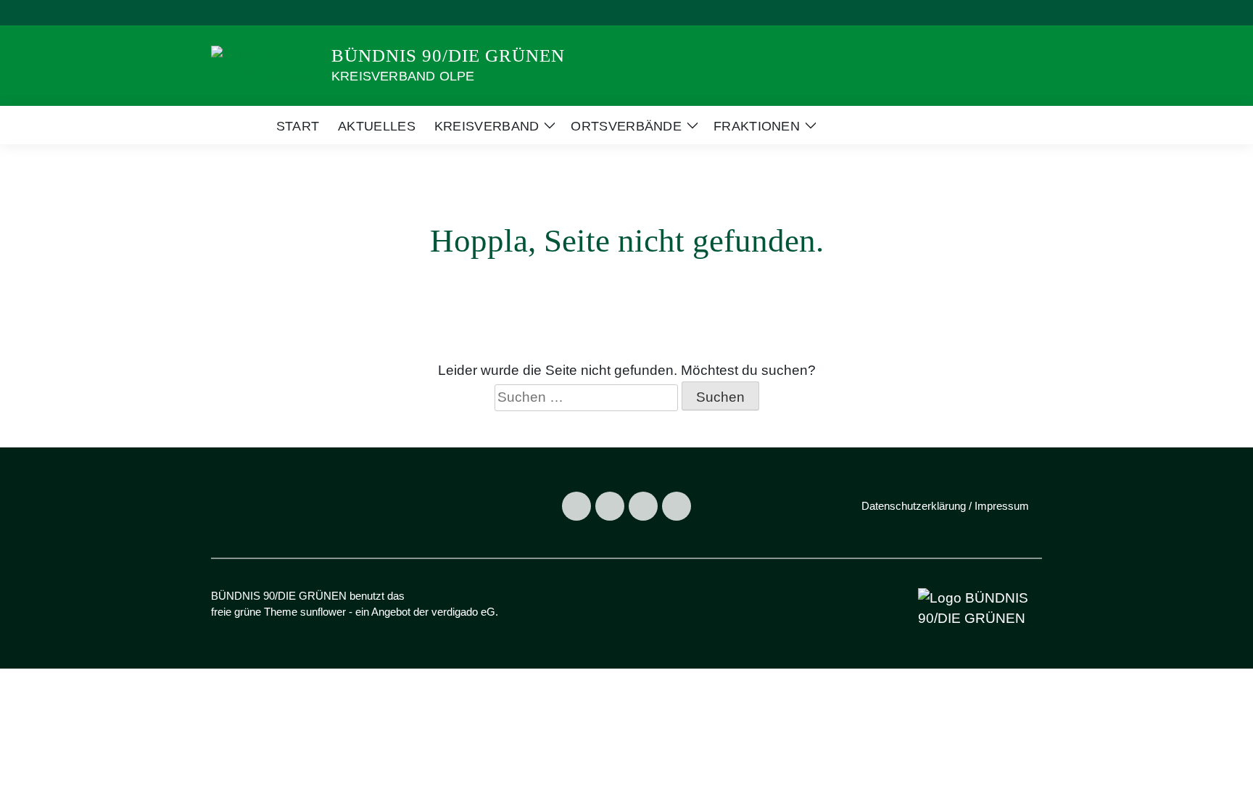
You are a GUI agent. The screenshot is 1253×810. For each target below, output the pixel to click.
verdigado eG (463, 612)
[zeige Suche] (1017, 12)
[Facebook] (576, 506)
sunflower (323, 612)
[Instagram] (609, 506)
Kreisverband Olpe (402, 76)
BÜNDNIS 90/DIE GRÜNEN (448, 55)
